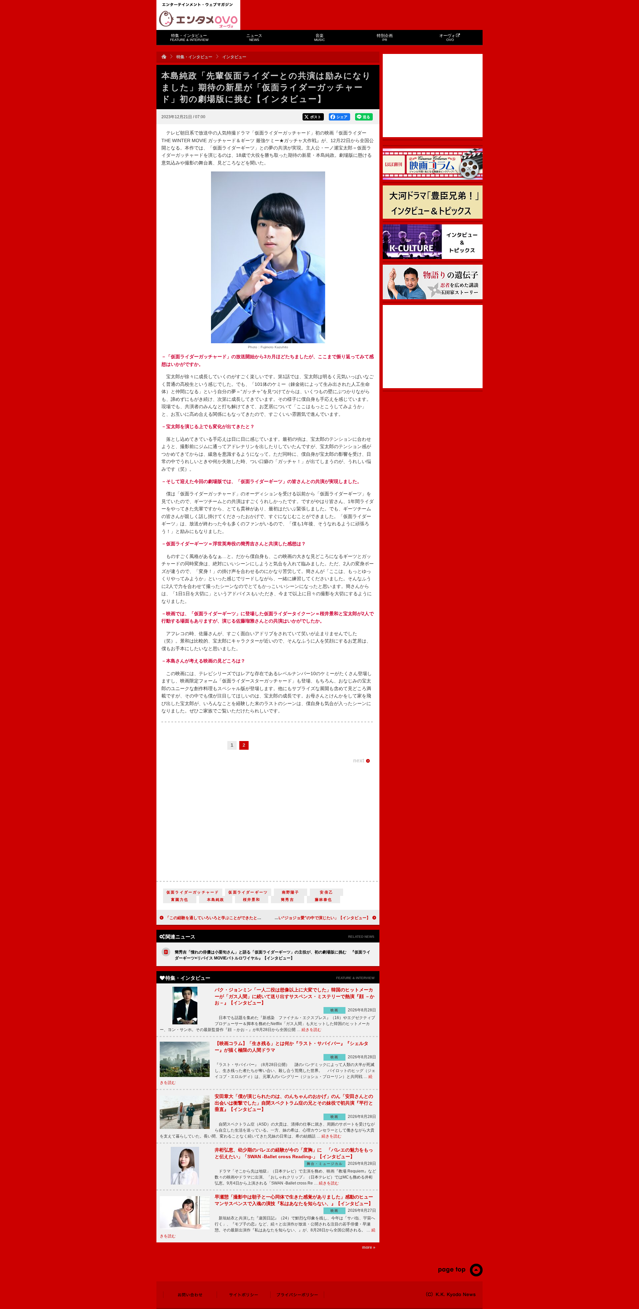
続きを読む (311, 1029)
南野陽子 (291, 892)
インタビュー (234, 57)
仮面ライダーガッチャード (192, 892)
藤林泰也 (323, 900)
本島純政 (216, 900)
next (358, 760)
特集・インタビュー (189, 37)
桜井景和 (252, 900)
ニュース (254, 37)
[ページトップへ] (460, 1275)
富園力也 (180, 900)
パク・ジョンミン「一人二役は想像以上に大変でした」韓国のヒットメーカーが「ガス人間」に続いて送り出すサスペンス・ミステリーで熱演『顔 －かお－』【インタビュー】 (294, 996)
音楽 (319, 37)
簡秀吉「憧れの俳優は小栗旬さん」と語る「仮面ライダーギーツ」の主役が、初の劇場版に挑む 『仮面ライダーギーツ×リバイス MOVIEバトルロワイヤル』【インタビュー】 (272, 955)
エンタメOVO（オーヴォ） (198, 19)
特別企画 (385, 37)
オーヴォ (447, 37)
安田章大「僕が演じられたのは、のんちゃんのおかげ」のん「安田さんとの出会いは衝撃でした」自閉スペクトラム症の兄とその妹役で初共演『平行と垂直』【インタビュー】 (294, 1103)
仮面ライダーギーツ (248, 892)
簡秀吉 (287, 900)
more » (368, 1247)
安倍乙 (326, 892)
